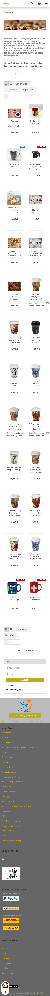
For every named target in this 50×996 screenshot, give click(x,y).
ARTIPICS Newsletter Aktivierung (16, 806)
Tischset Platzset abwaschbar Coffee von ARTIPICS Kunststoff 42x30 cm (14, 296)
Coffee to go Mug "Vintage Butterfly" (35, 383)
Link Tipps (6, 796)
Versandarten (7, 742)
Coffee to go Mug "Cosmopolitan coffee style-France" (35, 426)
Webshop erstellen (15, 993)
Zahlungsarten (8, 757)
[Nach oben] (43, 992)
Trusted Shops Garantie (12, 782)
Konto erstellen (12, 685)
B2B (3, 816)
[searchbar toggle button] (31, 3)
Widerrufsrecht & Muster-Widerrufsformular (20, 747)
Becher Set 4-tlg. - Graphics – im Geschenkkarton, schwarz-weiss (35, 166)
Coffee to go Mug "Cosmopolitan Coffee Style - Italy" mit (14, 556)
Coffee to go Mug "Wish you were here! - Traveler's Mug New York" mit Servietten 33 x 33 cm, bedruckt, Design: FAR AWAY (35, 469)
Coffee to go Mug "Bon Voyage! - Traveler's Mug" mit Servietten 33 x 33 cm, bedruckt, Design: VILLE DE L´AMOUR (14, 513)
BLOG (4, 752)
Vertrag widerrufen (10, 986)
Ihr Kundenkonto (9, 772)
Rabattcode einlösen (11, 821)
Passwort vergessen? (15, 689)
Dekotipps (6, 787)
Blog (4, 953)
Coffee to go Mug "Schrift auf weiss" (14, 383)
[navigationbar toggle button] (46, 3)
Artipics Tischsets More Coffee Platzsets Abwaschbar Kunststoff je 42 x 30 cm (14, 253)
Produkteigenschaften (11, 777)
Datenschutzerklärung (11, 841)
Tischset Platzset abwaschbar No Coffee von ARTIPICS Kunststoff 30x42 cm (14, 123)
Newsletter (7, 811)
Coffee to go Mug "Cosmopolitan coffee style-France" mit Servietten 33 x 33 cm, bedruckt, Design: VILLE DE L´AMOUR (36, 513)
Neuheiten (6, 762)
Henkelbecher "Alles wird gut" (14, 598)
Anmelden (25, 680)
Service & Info (8, 767)
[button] (6, 84)
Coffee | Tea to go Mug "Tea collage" (14, 468)
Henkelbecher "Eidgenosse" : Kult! (35, 599)
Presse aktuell (8, 801)
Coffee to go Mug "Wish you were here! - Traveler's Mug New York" (14, 426)
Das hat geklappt (9, 831)
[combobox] (22, 84)
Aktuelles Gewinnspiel (11, 826)
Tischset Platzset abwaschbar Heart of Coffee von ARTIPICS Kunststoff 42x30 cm (36, 210)
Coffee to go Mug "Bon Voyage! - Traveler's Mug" (35, 296)
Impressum (6, 733)
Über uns (5, 958)
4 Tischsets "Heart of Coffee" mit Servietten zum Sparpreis (35, 253)
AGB (3, 836)
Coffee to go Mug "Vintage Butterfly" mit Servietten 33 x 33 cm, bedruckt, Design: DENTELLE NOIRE (35, 556)
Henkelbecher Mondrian (35, 122)
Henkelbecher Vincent (14, 165)
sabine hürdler (13, 74)
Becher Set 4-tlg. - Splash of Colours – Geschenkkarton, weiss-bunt (14, 210)
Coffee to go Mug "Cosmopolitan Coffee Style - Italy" (14, 340)
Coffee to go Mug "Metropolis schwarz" (35, 340)
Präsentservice (8, 791)
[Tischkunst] (5, 3)
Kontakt (5, 737)
